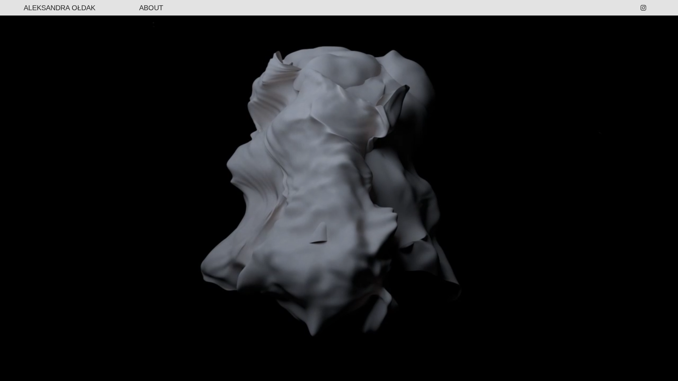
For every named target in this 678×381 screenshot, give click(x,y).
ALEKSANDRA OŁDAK (59, 8)
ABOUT (151, 8)
